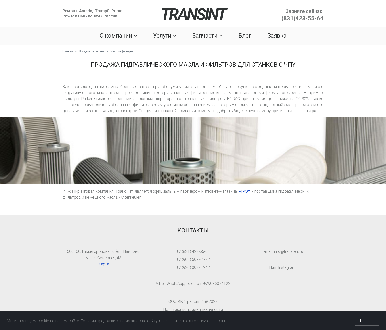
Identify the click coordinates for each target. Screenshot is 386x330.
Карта (103, 264)
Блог (245, 35)
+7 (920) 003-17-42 (193, 267)
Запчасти (205, 35)
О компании (115, 35)
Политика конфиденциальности (193, 309)
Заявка (277, 35)
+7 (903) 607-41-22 (193, 259)
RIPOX (244, 191)
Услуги (162, 35)
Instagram (287, 267)
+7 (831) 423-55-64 (193, 251)
